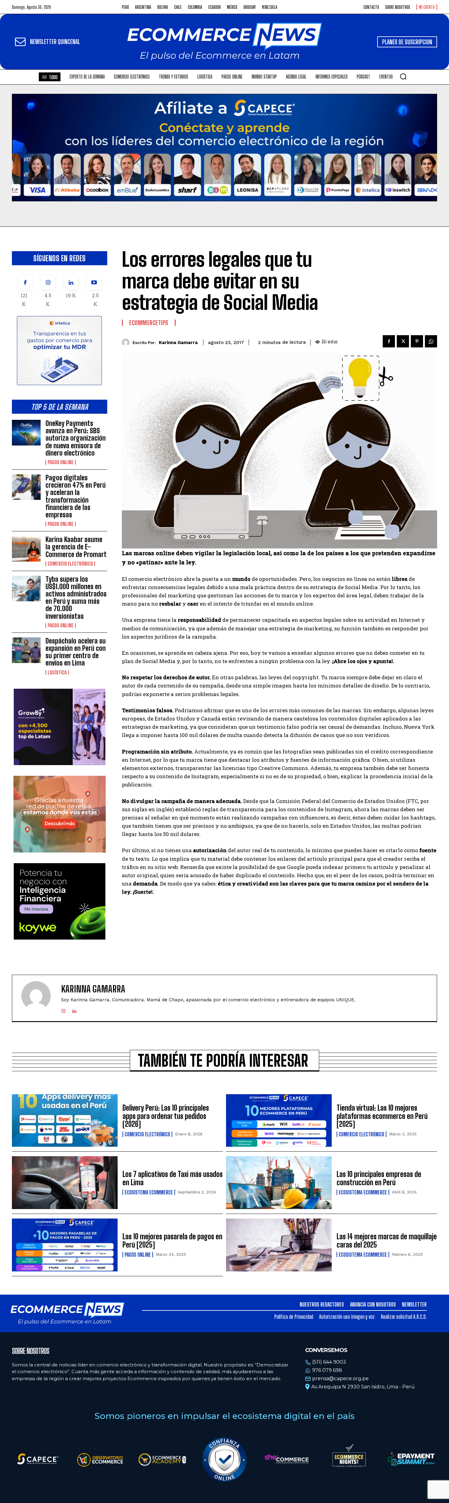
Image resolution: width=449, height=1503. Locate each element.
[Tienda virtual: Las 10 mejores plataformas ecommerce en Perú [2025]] (279, 1120)
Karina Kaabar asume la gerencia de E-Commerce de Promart (76, 546)
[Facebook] (25, 283)
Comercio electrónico (70, 563)
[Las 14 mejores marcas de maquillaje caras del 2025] (279, 1245)
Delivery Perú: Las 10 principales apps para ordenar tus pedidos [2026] (165, 1115)
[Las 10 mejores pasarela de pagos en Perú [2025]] (65, 1245)
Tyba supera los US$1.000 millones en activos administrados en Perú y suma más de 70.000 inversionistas (76, 597)
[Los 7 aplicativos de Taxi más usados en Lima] (65, 1182)
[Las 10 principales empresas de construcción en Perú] (279, 1182)
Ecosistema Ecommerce (149, 1192)
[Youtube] (94, 283)
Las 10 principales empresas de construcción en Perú (379, 1178)
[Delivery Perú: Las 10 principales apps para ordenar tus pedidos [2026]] (65, 1120)
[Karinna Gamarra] (127, 342)
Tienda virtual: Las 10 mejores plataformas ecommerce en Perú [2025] (382, 1115)
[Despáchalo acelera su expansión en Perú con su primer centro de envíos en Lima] (26, 650)
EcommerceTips (148, 323)
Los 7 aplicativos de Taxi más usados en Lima (172, 1178)
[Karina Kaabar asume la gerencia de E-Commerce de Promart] (26, 549)
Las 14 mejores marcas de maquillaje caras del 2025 (387, 1240)
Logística (57, 672)
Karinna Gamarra (178, 342)
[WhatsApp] (431, 341)
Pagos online (61, 462)
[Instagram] (48, 283)
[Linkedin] (71, 283)
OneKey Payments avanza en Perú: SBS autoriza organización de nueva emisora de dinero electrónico (76, 438)
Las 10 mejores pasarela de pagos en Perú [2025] (172, 1240)
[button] (403, 76)
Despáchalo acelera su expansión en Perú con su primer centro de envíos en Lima (76, 652)
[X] (403, 341)
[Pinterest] (417, 341)
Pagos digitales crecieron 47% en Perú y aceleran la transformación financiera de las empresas (76, 496)
